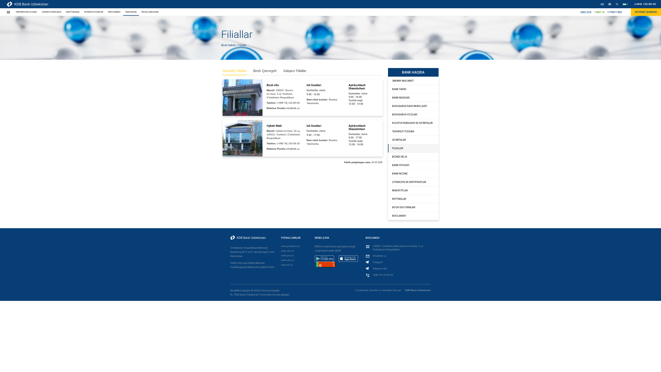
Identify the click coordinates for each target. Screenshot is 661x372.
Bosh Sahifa (228, 45)
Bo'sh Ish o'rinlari (403, 207)
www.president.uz (290, 246)
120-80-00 (645, 4)
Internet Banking (646, 12)
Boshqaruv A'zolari (404, 114)
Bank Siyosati (400, 165)
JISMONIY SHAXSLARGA (51, 12)
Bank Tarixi (399, 89)
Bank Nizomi (399, 173)
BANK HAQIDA (131, 12)
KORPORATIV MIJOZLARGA (26, 12)
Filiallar (397, 148)
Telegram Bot (380, 268)
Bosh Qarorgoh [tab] (265, 71)
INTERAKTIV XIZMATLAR (93, 12)
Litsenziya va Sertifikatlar (409, 182)
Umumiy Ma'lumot (403, 80)
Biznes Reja (399, 156)
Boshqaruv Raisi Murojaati (409, 106)
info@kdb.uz (379, 255)
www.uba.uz (287, 260)
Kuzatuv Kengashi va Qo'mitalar (412, 123)
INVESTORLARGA (72, 12)
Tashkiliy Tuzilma (403, 131)
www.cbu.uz (287, 250)
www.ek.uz (287, 264)
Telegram (378, 262)
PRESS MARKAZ (114, 12)
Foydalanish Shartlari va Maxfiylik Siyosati (378, 290)
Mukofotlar (400, 190)
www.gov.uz (287, 255)
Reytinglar (399, 199)
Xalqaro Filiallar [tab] (294, 71)
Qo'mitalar (399, 139)
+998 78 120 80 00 (383, 274)
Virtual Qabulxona (150, 12)
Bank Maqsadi (401, 97)
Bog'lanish (399, 215)
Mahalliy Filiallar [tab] (235, 71)
